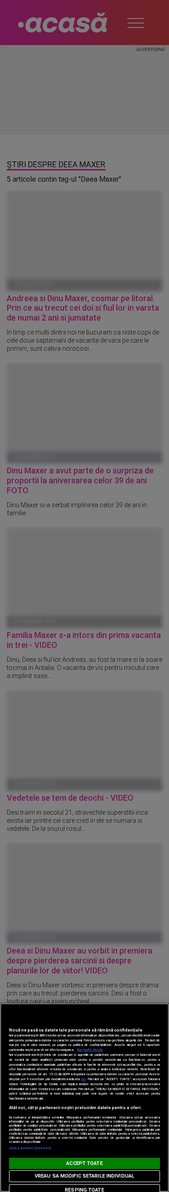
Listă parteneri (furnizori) (30, 1148)
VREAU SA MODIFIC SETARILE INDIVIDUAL (84, 1176)
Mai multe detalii (90, 1050)
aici (83, 1079)
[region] (84, 1097)
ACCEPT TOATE (84, 1163)
